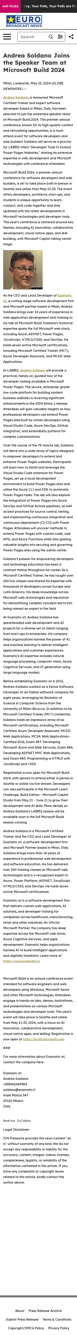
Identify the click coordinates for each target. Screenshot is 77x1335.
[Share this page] (71, 37)
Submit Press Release (22, 1319)
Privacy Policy (58, 1328)
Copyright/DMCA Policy (26, 1328)
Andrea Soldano (15, 97)
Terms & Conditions (56, 1319)
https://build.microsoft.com (43, 1039)
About (19, 1311)
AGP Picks (10, 6)
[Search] (50, 36)
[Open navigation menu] (7, 37)
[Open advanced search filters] (60, 36)
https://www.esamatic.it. (21, 961)
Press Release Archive (45, 1311)
